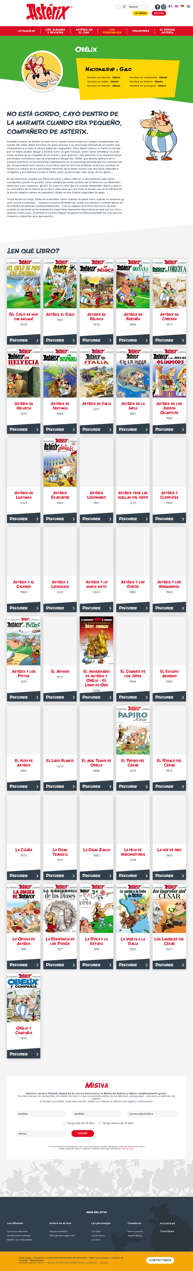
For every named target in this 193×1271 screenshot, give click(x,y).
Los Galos (96, 1231)
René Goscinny (135, 1231)
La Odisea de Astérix (24, 941)
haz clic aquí (128, 1149)
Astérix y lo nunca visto (96, 584)
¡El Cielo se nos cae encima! (23, 316)
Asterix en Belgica (96, 316)
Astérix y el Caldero (23, 584)
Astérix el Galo (60, 314)
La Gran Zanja (96, 849)
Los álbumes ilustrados (19, 1235)
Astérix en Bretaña (133, 316)
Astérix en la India (133, 405)
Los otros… (96, 1239)
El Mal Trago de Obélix (96, 762)
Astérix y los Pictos (24, 673)
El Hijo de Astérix (24, 762)
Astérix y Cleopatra (169, 495)
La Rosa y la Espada (96, 941)
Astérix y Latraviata (60, 584)
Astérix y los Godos (133, 584)
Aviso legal (25, 1258)
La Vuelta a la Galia (133, 941)
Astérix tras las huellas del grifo (133, 495)
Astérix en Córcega (169, 316)
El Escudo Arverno (169, 673)
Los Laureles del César (169, 941)
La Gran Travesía (60, 852)
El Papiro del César (133, 762)
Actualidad (167, 1223)
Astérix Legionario (96, 495)
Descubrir (19, 340)
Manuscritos (37, 1260)
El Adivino (60, 671)
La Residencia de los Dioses (60, 941)
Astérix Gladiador (60, 495)
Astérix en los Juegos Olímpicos (169, 408)
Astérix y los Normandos (169, 584)
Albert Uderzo (135, 1235)
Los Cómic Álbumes (17, 1231)
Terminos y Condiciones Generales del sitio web (60, 1258)
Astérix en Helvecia (23, 405)
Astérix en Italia (96, 403)
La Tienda (140, 13)
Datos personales (99, 1258)
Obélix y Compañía (23, 1030)
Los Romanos (98, 1235)
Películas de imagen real (61, 1235)
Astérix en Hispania (60, 405)
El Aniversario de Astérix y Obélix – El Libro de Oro (96, 678)
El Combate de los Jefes (132, 673)
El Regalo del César (169, 762)
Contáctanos (160, 1260)
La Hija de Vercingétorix (133, 852)
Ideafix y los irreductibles (19, 1239)
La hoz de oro (169, 849)
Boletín (159, 13)
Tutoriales (167, 1231)
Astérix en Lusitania (23, 495)
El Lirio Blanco (60, 760)
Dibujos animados (58, 1231)
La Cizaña (23, 849)
